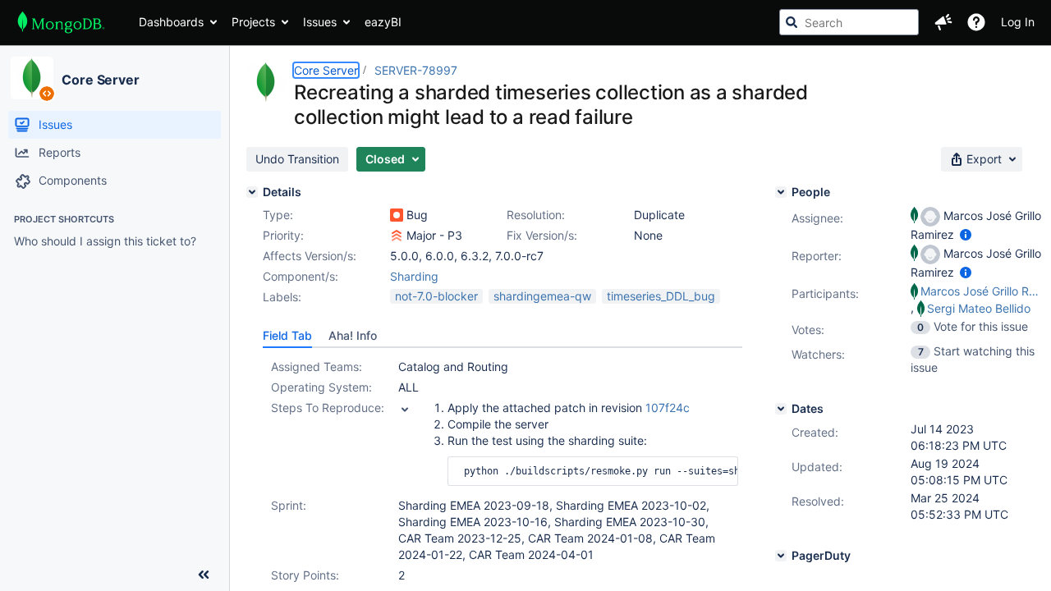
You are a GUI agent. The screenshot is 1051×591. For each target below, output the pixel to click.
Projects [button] (253, 22)
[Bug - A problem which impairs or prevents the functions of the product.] (396, 215)
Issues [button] (320, 22)
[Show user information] (965, 234)
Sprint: (288, 505)
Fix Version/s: (542, 235)
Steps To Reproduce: (327, 408)
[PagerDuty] (781, 555)
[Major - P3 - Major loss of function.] (396, 235)
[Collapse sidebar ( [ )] (203, 574)
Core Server (101, 79)
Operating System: (321, 387)
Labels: (282, 297)
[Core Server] (32, 78)
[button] (943, 22)
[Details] (252, 192)
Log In (1018, 22)
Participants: (825, 293)
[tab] (287, 335)
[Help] (976, 22)
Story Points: (305, 575)
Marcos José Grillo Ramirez (982, 291)
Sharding (414, 276)
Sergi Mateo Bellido (978, 308)
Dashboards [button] (171, 22)
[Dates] (781, 409)
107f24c (667, 408)
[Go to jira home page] (61, 22)
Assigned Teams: (316, 366)
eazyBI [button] (383, 22)
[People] (781, 192)
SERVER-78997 (415, 70)
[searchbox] (849, 22)
